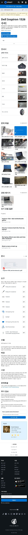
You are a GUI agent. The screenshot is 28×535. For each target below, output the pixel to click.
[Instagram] (11, 514)
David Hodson (7, 30)
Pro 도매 (16, 469)
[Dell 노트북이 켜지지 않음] (20, 156)
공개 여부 (3, 483)
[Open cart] (22, 2)
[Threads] (22, 514)
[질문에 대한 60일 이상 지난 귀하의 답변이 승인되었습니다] (15, 435)
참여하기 (16, 467)
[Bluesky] (19, 514)
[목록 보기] (24, 256)
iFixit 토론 (3, 467)
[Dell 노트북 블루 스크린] (20, 131)
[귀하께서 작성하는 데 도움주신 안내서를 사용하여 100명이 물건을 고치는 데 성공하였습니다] (18, 435)
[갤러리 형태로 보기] (26, 256)
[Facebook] (6, 514)
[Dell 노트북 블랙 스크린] (7, 181)
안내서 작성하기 (6, 33)
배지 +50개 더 (13, 437)
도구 (3, 278)
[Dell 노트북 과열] (7, 156)
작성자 (5, 423)
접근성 (2, 480)
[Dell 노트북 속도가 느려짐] (7, 131)
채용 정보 (3, 469)
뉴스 (15, 465)
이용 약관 (3, 485)
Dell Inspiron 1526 (8, 9)
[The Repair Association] (25, 514)
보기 (24, 286)
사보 (2, 471)
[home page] (8, 2)
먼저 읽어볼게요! (6, 502)
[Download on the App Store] (20, 481)
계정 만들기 (19, 6)
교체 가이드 (4, 53)
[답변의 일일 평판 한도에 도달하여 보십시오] (12, 435)
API (2, 474)
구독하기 (14, 500)
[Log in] (25, 2)
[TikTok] (3, 514)
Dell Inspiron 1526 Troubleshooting (11, 387)
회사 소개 (3, 463)
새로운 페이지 (24, 123)
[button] (18, 2)
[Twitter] (9, 514)
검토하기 (18, 14)
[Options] (2, 10)
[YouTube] (14, 514)
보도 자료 (17, 463)
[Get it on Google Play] (20, 485)
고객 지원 (3, 465)
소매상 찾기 (17, 471)
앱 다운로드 (17, 478)
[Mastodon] (17, 514)
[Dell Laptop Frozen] (7, 168)
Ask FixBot (13, 417)
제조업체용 (17, 474)
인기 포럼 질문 (7, 209)
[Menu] (2, 2)
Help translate (13, 509)
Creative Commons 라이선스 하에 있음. (14, 530)
